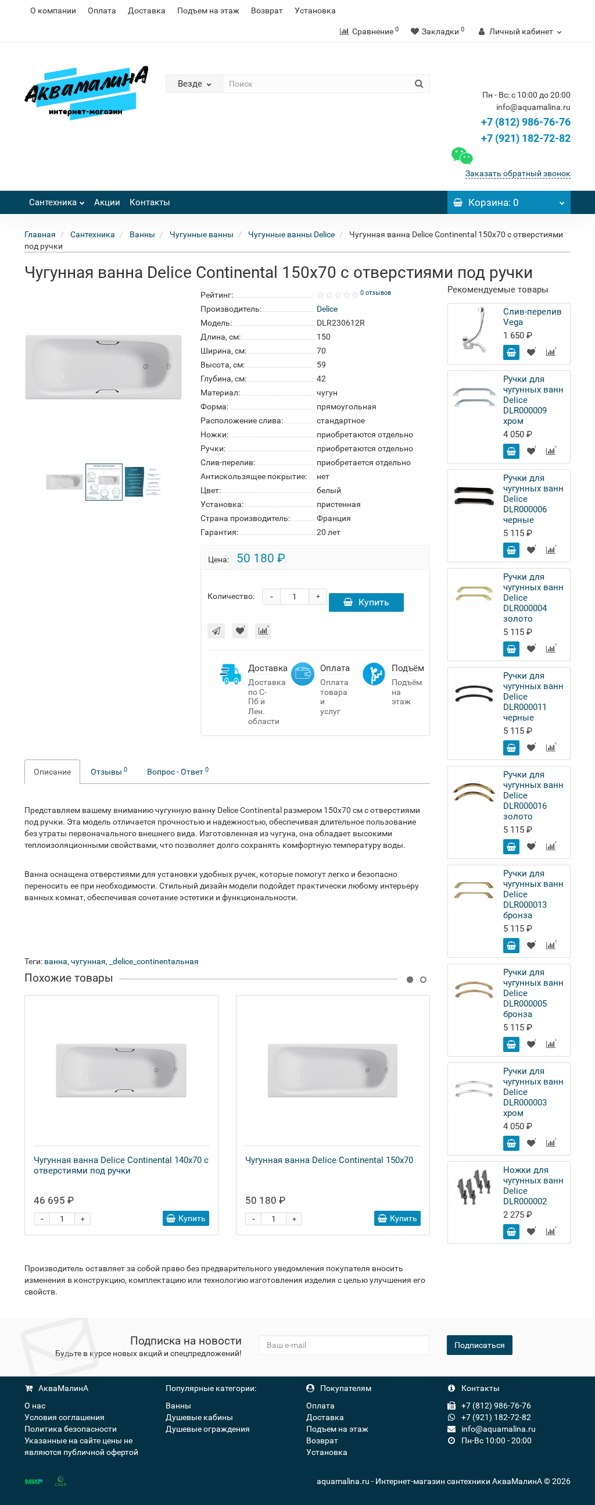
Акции (107, 202)
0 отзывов (375, 293)
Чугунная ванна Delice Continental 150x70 (329, 1160)
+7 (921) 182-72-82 (525, 138)
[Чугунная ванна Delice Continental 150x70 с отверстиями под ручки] (64, 481)
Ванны (178, 1405)
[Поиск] (419, 83)
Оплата (102, 10)
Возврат (267, 10)
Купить (374, 602)
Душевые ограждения (208, 1428)
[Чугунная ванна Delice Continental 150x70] (333, 1070)
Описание (52, 771)
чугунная (88, 961)
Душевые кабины (199, 1417)
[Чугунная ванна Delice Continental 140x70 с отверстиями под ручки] (121, 1070)
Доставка (147, 10)
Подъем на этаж (208, 10)
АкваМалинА (62, 1388)
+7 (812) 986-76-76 (526, 122)
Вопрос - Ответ (178, 771)
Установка (315, 10)
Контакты (150, 202)
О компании (53, 10)
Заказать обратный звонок (518, 173)
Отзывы (109, 771)
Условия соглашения (64, 1417)
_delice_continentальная (154, 961)
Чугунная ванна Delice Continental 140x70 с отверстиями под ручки (121, 1165)
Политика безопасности (70, 1428)
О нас (34, 1405)
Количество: (231, 596)
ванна (55, 961)
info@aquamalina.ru (498, 1428)
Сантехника (53, 202)
